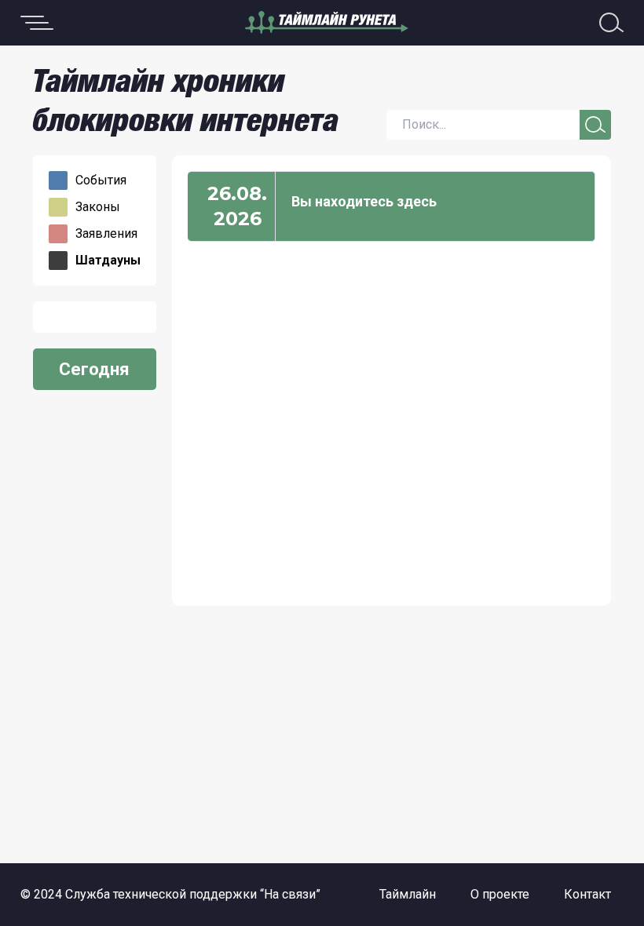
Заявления (106, 234)
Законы (97, 207)
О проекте (499, 894)
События (100, 180)
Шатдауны (108, 260)
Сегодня (94, 369)
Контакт (587, 894)
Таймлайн (407, 894)
